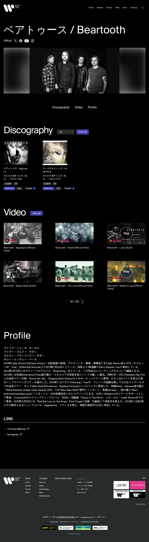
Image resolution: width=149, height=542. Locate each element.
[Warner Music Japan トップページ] (12, 8)
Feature (109, 8)
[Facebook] (20, 40)
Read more (9, 188)
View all (82, 131)
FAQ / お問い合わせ (82, 489)
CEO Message (44, 489)
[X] (15, 40)
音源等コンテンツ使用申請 (84, 482)
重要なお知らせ (81, 492)
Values (41, 486)
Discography (60, 107)
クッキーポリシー (74, 522)
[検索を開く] (142, 8)
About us (42, 482)
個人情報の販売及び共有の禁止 (65, 517)
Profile (92, 107)
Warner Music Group (63, 478)
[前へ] (67, 301)
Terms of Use (63, 522)
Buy (19, 188)
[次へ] (82, 301)
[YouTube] (27, 40)
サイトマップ (81, 479)
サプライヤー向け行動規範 (84, 486)
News (118, 8)
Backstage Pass (44, 496)
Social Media (140, 504)
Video (78, 107)
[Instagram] (32, 40)
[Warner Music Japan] (12, 480)
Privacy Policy (54, 522)
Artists (91, 8)
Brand (27, 478)
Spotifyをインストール (87, 517)
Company (134, 8)
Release (100, 8)
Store (125, 8)
